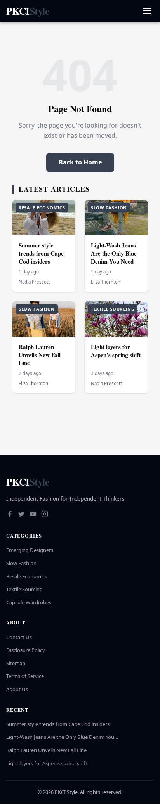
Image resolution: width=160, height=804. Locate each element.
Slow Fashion (21, 563)
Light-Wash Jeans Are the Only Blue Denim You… (62, 736)
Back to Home (80, 162)
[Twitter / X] (21, 514)
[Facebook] (9, 514)
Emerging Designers (29, 549)
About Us (17, 689)
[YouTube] (33, 514)
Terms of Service (25, 676)
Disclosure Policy (25, 650)
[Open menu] (147, 11)
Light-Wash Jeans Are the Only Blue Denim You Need (114, 253)
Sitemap (15, 663)
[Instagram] (44, 514)
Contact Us (19, 637)
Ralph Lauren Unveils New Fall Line (40, 354)
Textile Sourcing (24, 589)
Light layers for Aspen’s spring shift (116, 350)
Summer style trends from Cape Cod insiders (41, 253)
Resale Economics (26, 576)
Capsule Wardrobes (28, 602)
